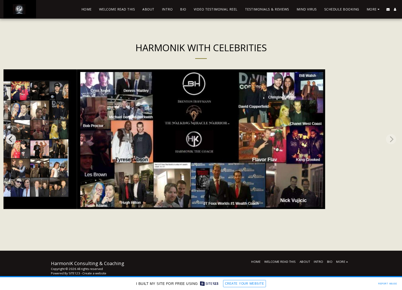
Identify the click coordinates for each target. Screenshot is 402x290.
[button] (388, 9)
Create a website (94, 273)
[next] (391, 139)
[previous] (11, 139)
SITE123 (74, 273)
